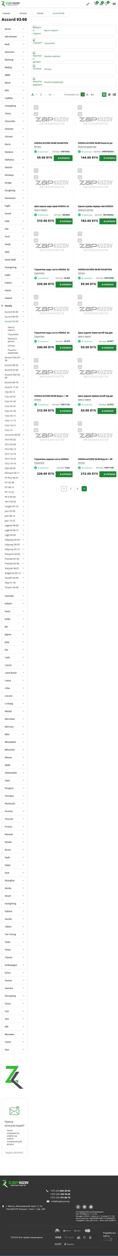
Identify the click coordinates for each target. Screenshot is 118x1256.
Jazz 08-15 (10, 515)
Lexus (8, 680)
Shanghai (9, 880)
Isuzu (7, 611)
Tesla (7, 942)
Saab (7, 857)
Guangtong (10, 267)
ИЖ (6, 1026)
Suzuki (8, 918)
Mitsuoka (10, 749)
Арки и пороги (11, 328)
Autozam (9, 51)
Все (92, 94)
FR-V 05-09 (10, 496)
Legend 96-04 (12, 525)
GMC (7, 251)
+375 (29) (60, 1190)
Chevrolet (10, 121)
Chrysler (9, 128)
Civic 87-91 (10, 396)
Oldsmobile (11, 772)
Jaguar (8, 634)
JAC (6, 626)
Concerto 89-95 (12, 434)
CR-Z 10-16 (10, 463)
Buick (7, 82)
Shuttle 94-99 (11, 577)
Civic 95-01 (10, 406)
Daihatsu (9, 159)
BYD (7, 90)
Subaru (8, 911)
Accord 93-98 (11, 321)
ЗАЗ (7, 1018)
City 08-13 (10, 391)
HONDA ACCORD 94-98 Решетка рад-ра (97, 143)
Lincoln (8, 695)
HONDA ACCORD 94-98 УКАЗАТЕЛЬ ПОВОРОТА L (58, 143)
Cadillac (9, 98)
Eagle (7, 205)
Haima (8, 282)
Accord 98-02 (11, 365)
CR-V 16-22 (10, 458)
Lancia (8, 665)
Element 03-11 (12, 472)
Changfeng (10, 105)
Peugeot (9, 788)
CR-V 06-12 (10, 449)
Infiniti (8, 603)
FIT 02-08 (9, 482)
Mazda (8, 711)
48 (87, 94)
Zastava (9, 988)
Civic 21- (9, 430)
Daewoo (9, 151)
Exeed (8, 213)
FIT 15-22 (9, 492)
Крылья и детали (12, 340)
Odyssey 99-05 (12, 544)
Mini (7, 734)
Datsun (8, 167)
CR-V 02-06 (10, 444)
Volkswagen (11, 965)
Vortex (8, 980)
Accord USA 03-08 (12, 376)
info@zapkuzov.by (60, 1201)
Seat (7, 872)
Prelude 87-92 (12, 558)
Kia (6, 649)
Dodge (8, 182)
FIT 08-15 (9, 487)
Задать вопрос (14, 1152)
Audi (7, 44)
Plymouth (10, 803)
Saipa (7, 865)
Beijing (8, 67)
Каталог (23, 13)
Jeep (7, 642)
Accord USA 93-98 (12, 359)
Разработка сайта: (109, 1234)
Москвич (9, 1034)
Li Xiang (9, 703)
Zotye (8, 1003)
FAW (7, 221)
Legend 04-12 (12, 530)
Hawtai (8, 298)
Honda (40, 13)
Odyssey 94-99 (12, 539)
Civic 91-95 (10, 401)
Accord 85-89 (11, 311)
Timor (8, 949)
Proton (8, 826)
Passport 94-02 (12, 554)
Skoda (8, 888)
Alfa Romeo (11, 36)
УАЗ (7, 1049)
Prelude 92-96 (12, 563)
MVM (7, 765)
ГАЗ (7, 1011)
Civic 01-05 (10, 410)
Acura (8, 28)
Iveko (7, 618)
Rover (8, 849)
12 (83, 94)
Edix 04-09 (10, 468)
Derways (9, 175)
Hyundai (9, 595)
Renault (9, 834)
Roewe (8, 842)
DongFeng (10, 190)
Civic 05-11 (10, 415)
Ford (7, 236)
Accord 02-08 (11, 369)
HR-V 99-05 (10, 501)
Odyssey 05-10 (12, 549)
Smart (8, 895)
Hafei (7, 275)
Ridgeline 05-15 (13, 573)
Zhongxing (10, 995)
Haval (8, 290)
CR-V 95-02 (10, 439)
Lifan (7, 688)
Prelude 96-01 (12, 568)
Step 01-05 (10, 582)
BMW (7, 75)
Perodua (9, 795)
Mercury (9, 726)
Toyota (8, 957)
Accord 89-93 (11, 316)
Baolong (9, 59)
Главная (6, 13)
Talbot (8, 926)
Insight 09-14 (11, 506)
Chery (8, 113)
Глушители (13, 334)
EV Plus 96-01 (11, 477)
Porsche (9, 818)
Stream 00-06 (11, 587)
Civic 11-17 (10, 420)
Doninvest (10, 198)
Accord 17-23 (11, 387)
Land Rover (11, 672)
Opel (7, 780)
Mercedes (10, 718)
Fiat (7, 228)
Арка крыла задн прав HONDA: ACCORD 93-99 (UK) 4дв (61, 206)
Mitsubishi (10, 742)
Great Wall (10, 259)
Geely (8, 244)
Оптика (11, 345)
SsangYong (10, 903)
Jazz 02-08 (10, 511)
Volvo (8, 972)
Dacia (7, 144)
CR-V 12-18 (10, 453)
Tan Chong (10, 934)
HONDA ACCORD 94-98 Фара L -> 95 (51, 396)
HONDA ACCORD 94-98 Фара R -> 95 (95, 459)
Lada (7, 657)
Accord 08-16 (11, 382)
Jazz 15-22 (10, 520)
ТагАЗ (8, 1041)
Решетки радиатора (13, 351)
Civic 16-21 (10, 425)
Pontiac (9, 811)
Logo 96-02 (10, 534)
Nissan (8, 757)
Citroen (9, 136)
